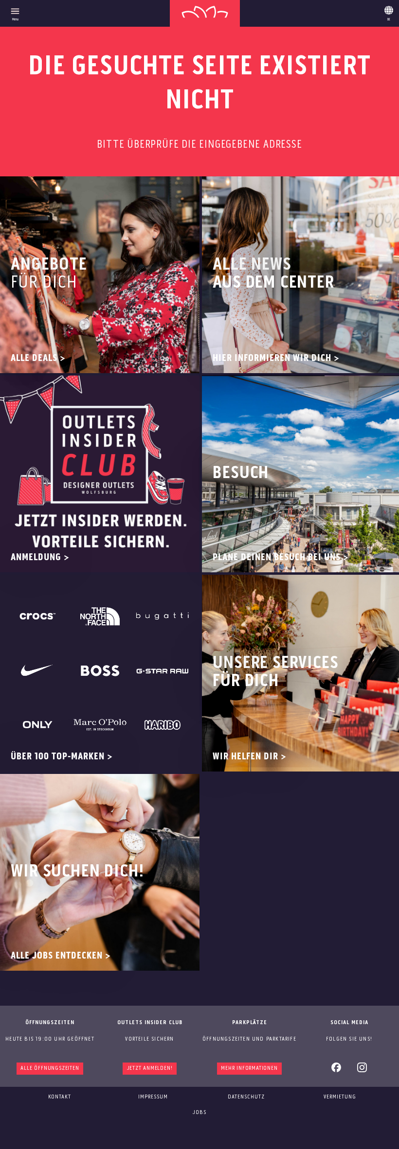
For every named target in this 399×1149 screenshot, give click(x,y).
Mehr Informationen (249, 1068)
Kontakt (59, 1097)
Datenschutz (246, 1097)
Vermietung (340, 1097)
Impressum (153, 1097)
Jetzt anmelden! (150, 1068)
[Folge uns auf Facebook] (336, 1071)
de (389, 11)
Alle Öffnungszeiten (49, 1068)
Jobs (199, 1112)
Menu (15, 19)
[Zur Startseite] (205, 13)
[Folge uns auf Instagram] (362, 1071)
